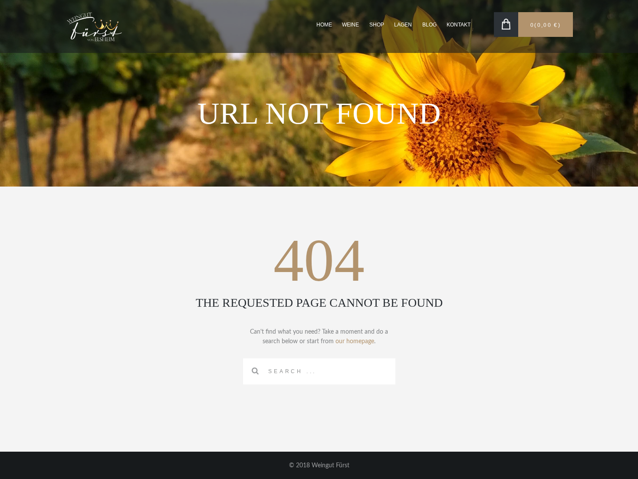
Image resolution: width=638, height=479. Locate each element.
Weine (350, 25)
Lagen (403, 25)
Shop (376, 25)
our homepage (354, 341)
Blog (429, 25)
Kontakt (458, 25)
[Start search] (255, 371)
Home (324, 25)
